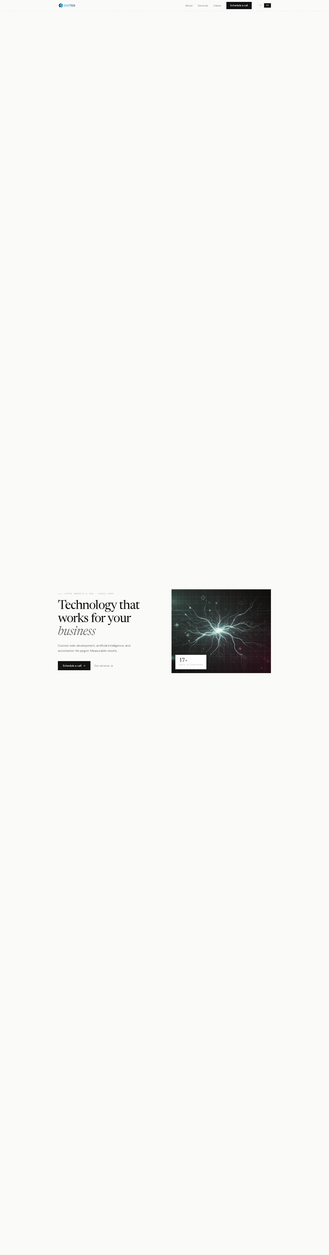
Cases (217, 5)
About (188, 5)
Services (203, 5)
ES (260, 5)
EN (267, 5)
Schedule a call (239, 5)
